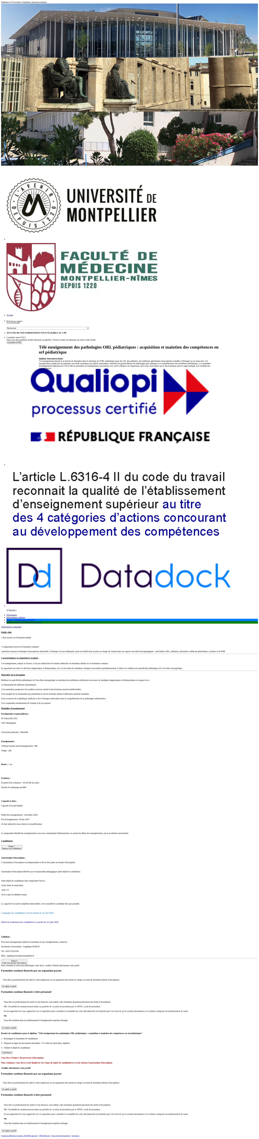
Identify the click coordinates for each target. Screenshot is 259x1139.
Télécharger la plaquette (11, 627)
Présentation (11, 615)
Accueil (9, 315)
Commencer (7, 1053)
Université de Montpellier (60, 1136)
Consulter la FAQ (14, 343)
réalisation (75, 1136)
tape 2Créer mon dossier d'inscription (14, 962)
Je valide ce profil (9, 986)
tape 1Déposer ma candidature (11, 847)
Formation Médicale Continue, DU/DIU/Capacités (19, 1136)
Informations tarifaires (15, 617)
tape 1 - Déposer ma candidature (20, 620)
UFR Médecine (44, 1136)
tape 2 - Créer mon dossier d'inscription (23, 622)
